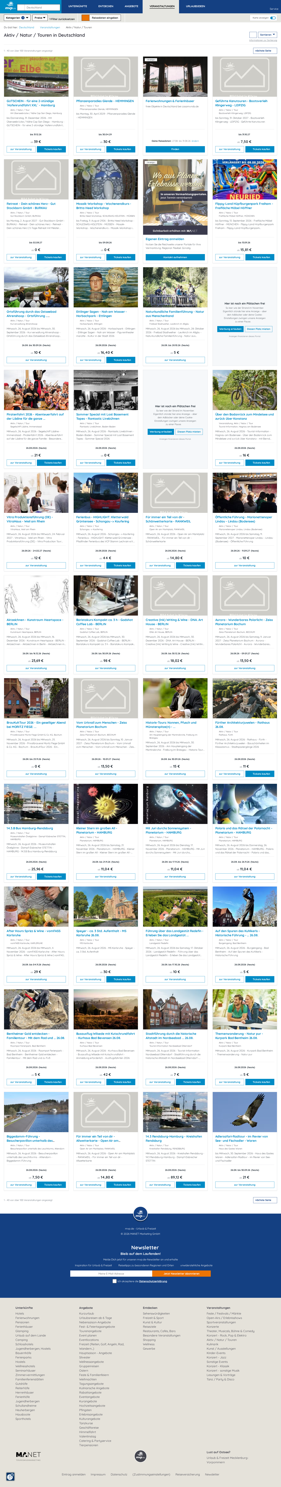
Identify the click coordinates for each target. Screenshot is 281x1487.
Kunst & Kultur (152, 1322)
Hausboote (22, 1414)
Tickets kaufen (53, 149)
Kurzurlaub (86, 1313)
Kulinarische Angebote (94, 1388)
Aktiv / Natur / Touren (222, 1340)
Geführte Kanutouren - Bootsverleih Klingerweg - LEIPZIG (241, 103)
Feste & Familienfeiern (94, 1375)
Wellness (148, 1344)
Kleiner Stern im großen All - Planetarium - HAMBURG (96, 830)
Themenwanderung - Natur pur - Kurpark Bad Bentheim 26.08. (239, 1036)
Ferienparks (23, 1357)
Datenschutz (119, 1474)
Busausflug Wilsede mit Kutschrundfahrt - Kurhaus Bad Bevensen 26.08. (105, 1036)
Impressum (98, 1474)
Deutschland (26, 27)
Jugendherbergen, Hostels (33, 1348)
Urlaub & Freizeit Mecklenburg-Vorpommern (227, 1460)
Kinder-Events (216, 1353)
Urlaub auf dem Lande (30, 1335)
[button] (39, 6)
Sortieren (266, 34)
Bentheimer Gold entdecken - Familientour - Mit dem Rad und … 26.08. (36, 1036)
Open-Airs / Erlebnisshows (224, 1318)
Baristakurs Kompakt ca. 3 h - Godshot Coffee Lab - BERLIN (104, 622)
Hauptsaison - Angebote (95, 1353)
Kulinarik (212, 1344)
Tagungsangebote (91, 1384)
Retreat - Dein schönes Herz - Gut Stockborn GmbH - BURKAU (31, 206)
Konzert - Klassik (218, 1366)
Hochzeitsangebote (92, 1406)
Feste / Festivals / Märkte (224, 1313)
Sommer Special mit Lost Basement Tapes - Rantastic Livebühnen (102, 416)
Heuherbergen (25, 1410)
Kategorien (14, 17)
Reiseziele (149, 1327)
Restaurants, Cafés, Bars (159, 1331)
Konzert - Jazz (216, 1357)
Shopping (149, 1340)
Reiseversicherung (187, 1474)
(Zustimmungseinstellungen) (151, 1474)
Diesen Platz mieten (258, 328)
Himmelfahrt (87, 1432)
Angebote (86, 1308)
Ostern (83, 1370)
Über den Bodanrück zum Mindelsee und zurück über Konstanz (244, 416)
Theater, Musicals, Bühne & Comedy (230, 1331)
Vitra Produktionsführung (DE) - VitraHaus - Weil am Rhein (30, 519)
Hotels (19, 1313)
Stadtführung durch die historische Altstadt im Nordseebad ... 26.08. (171, 1036)
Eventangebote (89, 1397)
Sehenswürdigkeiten (156, 1313)
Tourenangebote (90, 1331)
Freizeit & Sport (153, 1318)
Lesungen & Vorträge (221, 1375)
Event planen (88, 1335)
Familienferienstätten (29, 1379)
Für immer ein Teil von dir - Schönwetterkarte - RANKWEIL (168, 519)
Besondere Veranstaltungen (161, 1335)
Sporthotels (23, 1419)
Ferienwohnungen (27, 1318)
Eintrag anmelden (74, 1474)
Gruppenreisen (89, 1366)
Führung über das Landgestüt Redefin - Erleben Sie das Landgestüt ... (174, 933)
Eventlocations (89, 1340)
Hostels (20, 1362)
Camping (21, 1340)
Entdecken (150, 1308)
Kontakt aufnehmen (175, 257)
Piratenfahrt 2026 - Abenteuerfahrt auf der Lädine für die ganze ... (35, 416)
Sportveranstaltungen (221, 1322)
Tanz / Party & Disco (220, 1379)
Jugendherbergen (27, 1401)
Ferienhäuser (24, 1327)
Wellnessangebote (91, 1362)
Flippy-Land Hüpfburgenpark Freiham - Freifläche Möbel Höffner (244, 206)
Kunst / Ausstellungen (221, 1348)
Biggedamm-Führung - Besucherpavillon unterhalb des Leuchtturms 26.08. (30, 1140)
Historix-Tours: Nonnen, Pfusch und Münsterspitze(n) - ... (171, 725)
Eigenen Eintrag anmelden (165, 239)
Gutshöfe (21, 1384)
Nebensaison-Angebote (95, 1322)
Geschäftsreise (89, 1427)
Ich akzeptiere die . (142, 1281)
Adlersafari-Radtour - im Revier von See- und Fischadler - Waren (241, 1138)
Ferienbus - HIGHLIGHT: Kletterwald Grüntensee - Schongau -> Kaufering (102, 519)
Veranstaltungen (50, 27)
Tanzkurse (86, 1423)
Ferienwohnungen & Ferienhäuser (170, 101)
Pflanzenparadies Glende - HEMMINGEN (105, 101)
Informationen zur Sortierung (263, 40)
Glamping (21, 1331)
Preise (38, 17)
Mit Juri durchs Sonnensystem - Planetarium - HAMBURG (168, 830)
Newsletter (212, 1474)
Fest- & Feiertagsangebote (97, 1327)
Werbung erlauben (230, 328)
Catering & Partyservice (95, 1441)
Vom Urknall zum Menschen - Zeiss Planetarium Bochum (101, 725)
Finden (175, 149)
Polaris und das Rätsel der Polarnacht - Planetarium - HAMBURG (243, 830)
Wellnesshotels (25, 1366)
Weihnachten (88, 1379)
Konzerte (213, 1327)
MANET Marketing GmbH (145, 1233)
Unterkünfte (24, 1308)
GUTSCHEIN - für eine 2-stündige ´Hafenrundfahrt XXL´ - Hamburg (31, 103)
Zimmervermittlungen (30, 1375)
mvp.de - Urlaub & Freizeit (140, 1228)
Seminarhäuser (25, 1370)
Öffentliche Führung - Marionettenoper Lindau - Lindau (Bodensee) (243, 519)
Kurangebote (88, 1401)
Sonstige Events (217, 1362)
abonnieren (182, 1273)
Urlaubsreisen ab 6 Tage (95, 1318)
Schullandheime (25, 1406)
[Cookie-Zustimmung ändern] (10, 1476)
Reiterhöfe (22, 1388)
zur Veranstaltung (21, 149)
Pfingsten (85, 1410)
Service (274, 8)
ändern (195, 140)
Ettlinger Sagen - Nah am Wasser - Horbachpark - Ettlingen (101, 314)
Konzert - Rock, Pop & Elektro (227, 1335)
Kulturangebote (89, 1419)
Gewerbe (149, 1348)
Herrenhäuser (24, 1392)
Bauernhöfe (23, 1353)
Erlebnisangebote (91, 1414)
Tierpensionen (88, 1445)
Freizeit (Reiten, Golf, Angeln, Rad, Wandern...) (101, 1346)
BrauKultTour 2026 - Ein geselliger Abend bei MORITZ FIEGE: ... (36, 725)
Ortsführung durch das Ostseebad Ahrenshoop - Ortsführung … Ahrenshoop (31, 316)
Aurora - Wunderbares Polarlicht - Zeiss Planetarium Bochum (244, 622)
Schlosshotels (24, 1344)
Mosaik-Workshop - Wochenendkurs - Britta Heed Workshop (103, 206)
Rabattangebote (90, 1392)
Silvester (84, 1357)
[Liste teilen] (253, 35)
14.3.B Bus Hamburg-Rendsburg (30, 828)
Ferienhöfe (22, 1397)
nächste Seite (263, 50)
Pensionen (22, 1322)
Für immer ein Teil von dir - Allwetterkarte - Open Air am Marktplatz (97, 1140)
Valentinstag (87, 1436)
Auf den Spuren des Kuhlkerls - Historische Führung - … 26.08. (237, 933)
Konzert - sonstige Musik (223, 1370)
